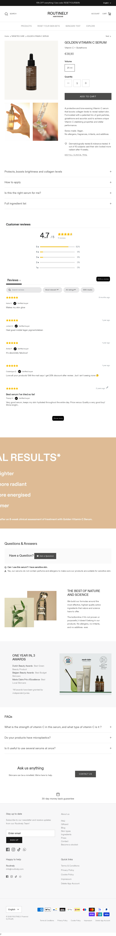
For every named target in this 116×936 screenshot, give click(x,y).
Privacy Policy (67, 870)
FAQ (63, 821)
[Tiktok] (19, 849)
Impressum (66, 879)
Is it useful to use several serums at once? (30, 748)
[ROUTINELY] (58, 14)
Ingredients (66, 834)
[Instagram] (13, 849)
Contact (64, 841)
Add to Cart (88, 96)
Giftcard (64, 824)
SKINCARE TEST (73, 26)
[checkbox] (88, 290)
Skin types (66, 831)
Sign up (14, 840)
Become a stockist (69, 844)
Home (7, 36)
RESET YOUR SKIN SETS (48, 26)
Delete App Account (70, 883)
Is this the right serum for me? (23, 193)
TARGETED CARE (17, 36)
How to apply (13, 182)
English (106, 3)
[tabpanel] (58, 355)
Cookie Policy (67, 874)
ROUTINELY (16, 917)
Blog (63, 827)
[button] (58, 246)
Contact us (85, 774)
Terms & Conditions (70, 865)
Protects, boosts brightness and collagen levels (33, 171)
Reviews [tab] (14, 280)
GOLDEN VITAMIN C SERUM (38, 36)
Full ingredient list (15, 203)
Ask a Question (46, 556)
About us (65, 814)
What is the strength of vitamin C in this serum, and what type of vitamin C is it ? (53, 727)
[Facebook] (8, 849)
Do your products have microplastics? (28, 737)
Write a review (103, 279)
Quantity (68, 76)
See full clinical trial (76, 155)
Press (63, 838)
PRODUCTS (26, 26)
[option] (58, 483)
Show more (58, 418)
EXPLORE (90, 26)
